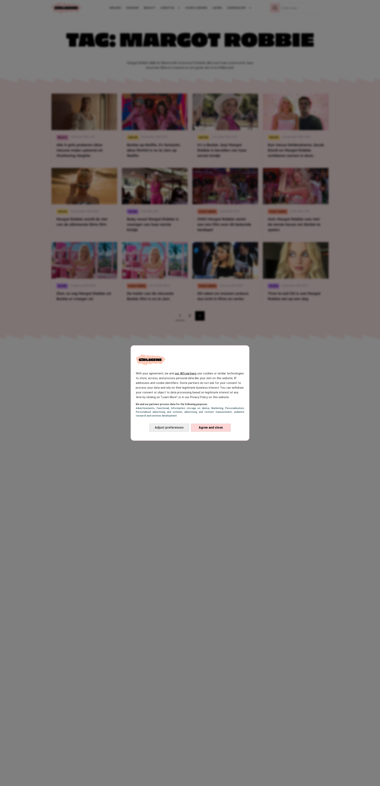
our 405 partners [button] (186, 373)
